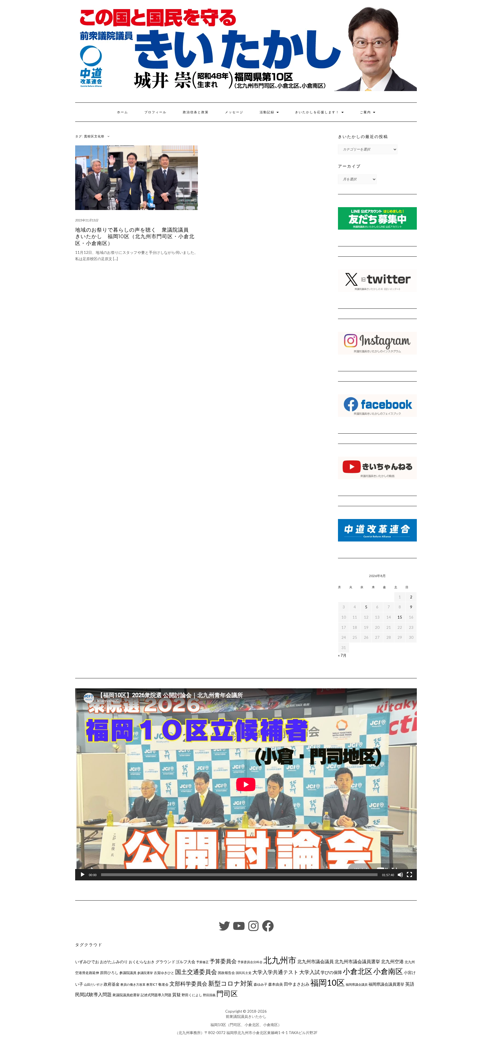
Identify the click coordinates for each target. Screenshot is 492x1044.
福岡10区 (327, 982)
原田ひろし (109, 972)
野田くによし (192, 995)
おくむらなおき (142, 961)
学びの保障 (331, 972)
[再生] (82, 875)
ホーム (122, 112)
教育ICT (151, 984)
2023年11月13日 (86, 220)
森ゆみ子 (260, 984)
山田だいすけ (93, 984)
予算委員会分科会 (250, 962)
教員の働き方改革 (132, 984)
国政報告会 (226, 973)
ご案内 (366, 112)
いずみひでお (87, 961)
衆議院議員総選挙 (126, 995)
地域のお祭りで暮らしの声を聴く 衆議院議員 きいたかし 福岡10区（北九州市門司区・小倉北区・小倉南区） (134, 236)
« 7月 (342, 655)
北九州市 (279, 960)
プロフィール (155, 112)
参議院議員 (127, 973)
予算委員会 (223, 961)
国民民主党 (243, 973)
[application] (246, 784)
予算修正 (202, 962)
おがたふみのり (114, 961)
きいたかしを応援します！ (318, 112)
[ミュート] (400, 875)
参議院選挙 (145, 973)
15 (399, 617)
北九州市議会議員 (315, 961)
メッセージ (234, 112)
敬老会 (163, 984)
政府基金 (112, 984)
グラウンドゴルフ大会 (175, 961)
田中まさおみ (296, 984)
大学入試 (309, 972)
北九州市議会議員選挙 (357, 961)
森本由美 (275, 984)
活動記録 (268, 112)
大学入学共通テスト (275, 972)
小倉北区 (357, 971)
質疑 (176, 994)
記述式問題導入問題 (156, 995)
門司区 (227, 993)
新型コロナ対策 (230, 983)
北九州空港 (392, 961)
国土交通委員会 (196, 971)
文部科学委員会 (188, 983)
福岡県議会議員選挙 (386, 984)
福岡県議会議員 (357, 984)
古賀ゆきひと (164, 973)
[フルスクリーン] (409, 875)
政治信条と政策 (196, 112)
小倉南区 (388, 971)
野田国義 (209, 995)
